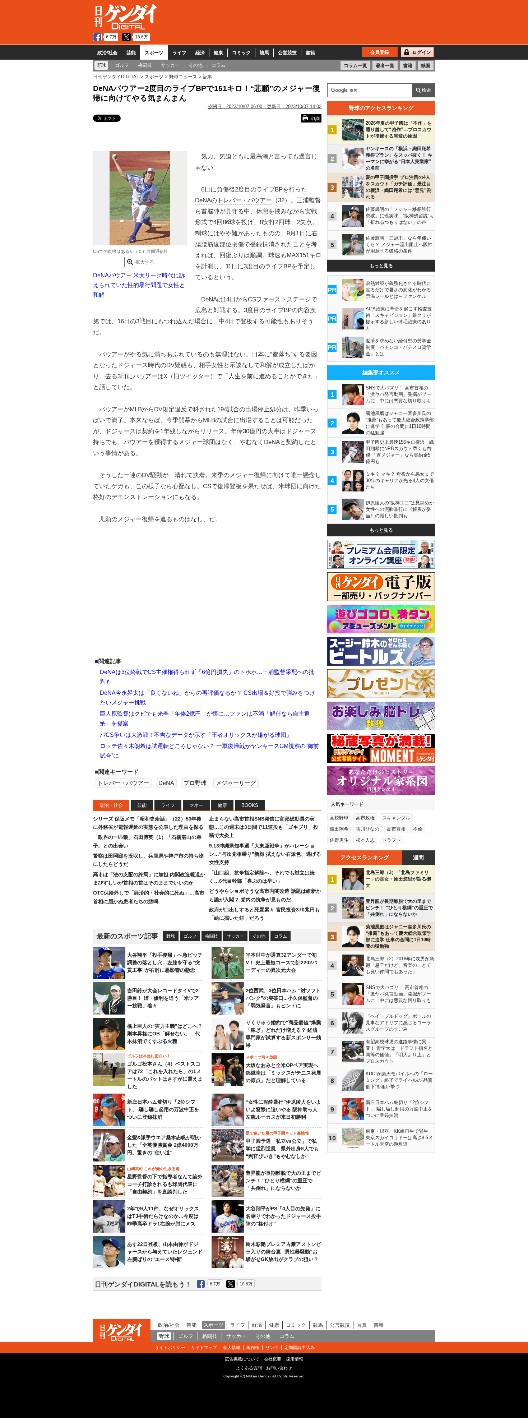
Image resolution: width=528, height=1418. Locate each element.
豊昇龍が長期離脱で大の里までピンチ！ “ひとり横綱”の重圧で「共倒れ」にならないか (283, 1180)
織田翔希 (339, 829)
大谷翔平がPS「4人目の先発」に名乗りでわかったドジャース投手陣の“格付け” (283, 1216)
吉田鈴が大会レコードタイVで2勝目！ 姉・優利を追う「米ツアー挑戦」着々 (163, 998)
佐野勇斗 (339, 840)
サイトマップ (204, 1347)
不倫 (417, 829)
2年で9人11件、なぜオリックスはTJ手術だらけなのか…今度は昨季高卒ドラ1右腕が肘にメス (163, 1216)
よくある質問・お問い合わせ (264, 1368)
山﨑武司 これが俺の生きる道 (153, 1169)
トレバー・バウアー (244, 200)
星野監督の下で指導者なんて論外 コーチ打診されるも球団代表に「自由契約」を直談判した (165, 1184)
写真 (362, 1325)
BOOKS (249, 805)
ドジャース (132, 365)
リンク (271, 1347)
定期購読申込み (299, 1347)
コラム (280, 936)
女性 (217, 365)
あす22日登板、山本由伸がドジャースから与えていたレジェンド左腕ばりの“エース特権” (165, 1251)
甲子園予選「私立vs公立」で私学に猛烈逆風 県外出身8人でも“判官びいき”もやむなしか (282, 1148)
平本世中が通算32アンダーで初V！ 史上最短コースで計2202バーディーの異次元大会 (281, 962)
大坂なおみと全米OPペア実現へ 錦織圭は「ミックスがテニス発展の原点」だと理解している (283, 1072)
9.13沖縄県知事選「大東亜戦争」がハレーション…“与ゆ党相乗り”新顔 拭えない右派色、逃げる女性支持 (265, 854)
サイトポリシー (170, 1347)
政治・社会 (111, 805)
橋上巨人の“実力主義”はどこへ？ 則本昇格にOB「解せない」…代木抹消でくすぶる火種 (165, 1033)
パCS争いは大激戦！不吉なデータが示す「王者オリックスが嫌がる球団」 (196, 735)
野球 (170, 936)
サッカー (235, 936)
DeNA (203, 200)
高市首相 (396, 829)
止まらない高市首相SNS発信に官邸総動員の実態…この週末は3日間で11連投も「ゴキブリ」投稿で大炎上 (263, 827)
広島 (201, 310)
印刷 (315, 118)
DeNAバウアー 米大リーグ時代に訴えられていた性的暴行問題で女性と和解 (139, 284)
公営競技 (287, 52)
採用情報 (294, 1359)
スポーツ (154, 52)
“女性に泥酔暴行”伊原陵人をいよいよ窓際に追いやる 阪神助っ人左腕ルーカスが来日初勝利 (283, 1109)
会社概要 (272, 1359)
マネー (196, 805)
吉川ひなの (367, 829)
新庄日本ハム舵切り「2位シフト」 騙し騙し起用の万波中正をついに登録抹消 (163, 1109)
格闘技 (211, 936)
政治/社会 (107, 52)
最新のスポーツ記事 (127, 936)
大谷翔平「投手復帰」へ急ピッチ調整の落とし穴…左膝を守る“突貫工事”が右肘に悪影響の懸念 (165, 962)
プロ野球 (195, 783)
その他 (259, 936)
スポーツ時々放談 (261, 1057)
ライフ (179, 52)
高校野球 (339, 818)
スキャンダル (396, 818)
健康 (218, 52)
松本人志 (365, 840)
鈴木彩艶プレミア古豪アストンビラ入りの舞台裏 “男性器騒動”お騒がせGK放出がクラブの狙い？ (283, 1251)
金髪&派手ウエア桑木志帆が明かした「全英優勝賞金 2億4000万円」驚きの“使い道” (164, 1145)
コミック (241, 52)
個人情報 (231, 1347)
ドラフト (391, 840)
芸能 (131, 52)
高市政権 (365, 818)
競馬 (264, 52)
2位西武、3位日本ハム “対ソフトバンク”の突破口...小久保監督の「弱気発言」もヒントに (283, 998)
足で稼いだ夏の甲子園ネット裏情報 (277, 1133)
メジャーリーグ (236, 783)
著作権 (252, 1347)
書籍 (310, 52)
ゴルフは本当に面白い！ (149, 1056)
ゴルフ (190, 936)
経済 (200, 52)
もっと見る (381, 265)
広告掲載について (242, 1359)
